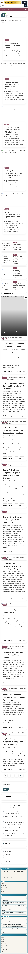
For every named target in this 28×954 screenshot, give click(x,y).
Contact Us (4, 885)
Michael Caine (9, 50)
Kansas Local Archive (10, 2)
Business (3, 945)
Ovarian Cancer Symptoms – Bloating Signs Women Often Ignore (12, 215)
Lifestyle (3, 941)
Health (6, 79)
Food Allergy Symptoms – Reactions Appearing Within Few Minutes (14, 697)
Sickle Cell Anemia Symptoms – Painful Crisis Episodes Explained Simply (12, 130)
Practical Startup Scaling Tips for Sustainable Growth (12, 924)
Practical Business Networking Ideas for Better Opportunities (11, 931)
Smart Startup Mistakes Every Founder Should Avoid (12, 926)
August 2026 (8, 851)
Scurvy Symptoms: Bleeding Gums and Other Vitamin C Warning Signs (11, 85)
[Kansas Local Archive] (2, 2)
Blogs (2, 937)
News (2, 947)
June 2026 (7, 858)
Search (7, 784)
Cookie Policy (4, 891)
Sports (2, 951)
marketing (8, 91)
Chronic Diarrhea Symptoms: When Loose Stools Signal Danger (12, 566)
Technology (4, 949)
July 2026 (7, 854)
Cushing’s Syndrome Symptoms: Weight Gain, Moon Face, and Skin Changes (13, 174)
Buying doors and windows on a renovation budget (14, 45)
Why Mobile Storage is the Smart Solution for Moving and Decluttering (13, 921)
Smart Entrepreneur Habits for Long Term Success (12, 928)
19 (16, 775)
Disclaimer (3, 889)
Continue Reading (7, 371)
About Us (3, 883)
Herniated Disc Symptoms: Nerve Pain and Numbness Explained (13, 655)
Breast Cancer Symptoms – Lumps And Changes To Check (13, 612)
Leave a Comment (21, 349)
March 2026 (8, 861)
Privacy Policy (4, 887)
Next (21, 775)
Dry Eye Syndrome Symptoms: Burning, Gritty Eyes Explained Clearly (13, 741)
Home (6, 40)
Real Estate (4, 943)
